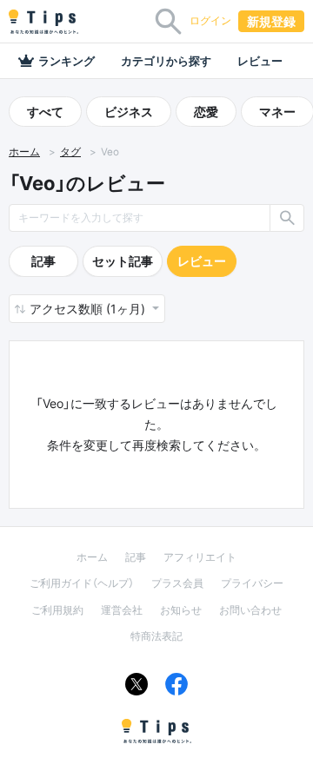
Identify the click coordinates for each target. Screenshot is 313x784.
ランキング (66, 61)
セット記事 (122, 261)
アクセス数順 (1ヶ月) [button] (89, 308)
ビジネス (128, 111)
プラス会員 (177, 583)
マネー (277, 111)
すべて (45, 111)
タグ (70, 152)
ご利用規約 (57, 609)
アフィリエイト (199, 556)
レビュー (260, 61)
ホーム (24, 152)
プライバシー (252, 583)
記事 (43, 261)
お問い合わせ (250, 609)
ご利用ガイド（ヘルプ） (82, 583)
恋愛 (206, 111)
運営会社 (122, 609)
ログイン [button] (210, 20)
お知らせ (181, 609)
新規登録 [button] (271, 21)
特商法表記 (156, 635)
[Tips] (43, 22)
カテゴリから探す (166, 61)
